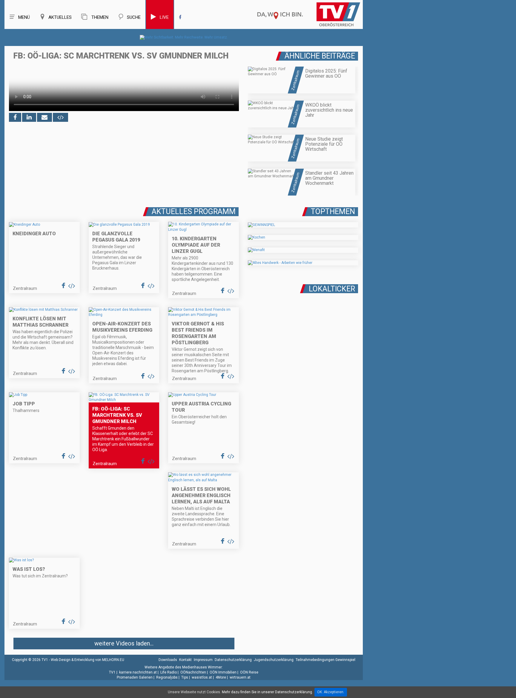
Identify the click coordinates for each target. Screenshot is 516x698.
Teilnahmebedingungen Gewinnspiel (325, 660)
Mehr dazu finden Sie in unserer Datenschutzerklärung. (267, 692)
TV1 (112, 672)
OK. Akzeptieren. (330, 692)
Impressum (203, 660)
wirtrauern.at (240, 677)
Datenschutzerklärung (233, 660)
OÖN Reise (249, 672)
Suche (134, 17)
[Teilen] (44, 117)
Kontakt (185, 660)
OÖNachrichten (193, 672)
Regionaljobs (167, 677)
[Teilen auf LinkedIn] (29, 117)
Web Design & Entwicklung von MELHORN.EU (87, 660)
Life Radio (168, 672)
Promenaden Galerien (135, 677)
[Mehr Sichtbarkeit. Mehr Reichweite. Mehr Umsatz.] (184, 37)
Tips (184, 677)
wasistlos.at (202, 677)
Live (164, 17)
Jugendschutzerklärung (274, 660)
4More (221, 677)
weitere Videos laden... (123, 643)
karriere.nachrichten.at (138, 672)
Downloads (168, 660)
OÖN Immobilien (223, 672)
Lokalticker (332, 289)
